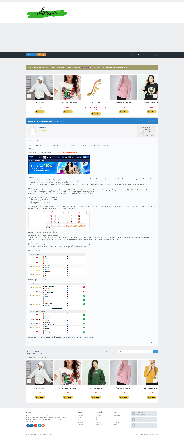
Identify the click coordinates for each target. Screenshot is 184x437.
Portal (111, 55)
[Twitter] (39, 426)
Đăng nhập (31, 55)
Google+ (116, 420)
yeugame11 (43, 127)
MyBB (35, 434)
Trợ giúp (155, 55)
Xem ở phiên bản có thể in (35, 353)
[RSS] (43, 426)
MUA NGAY (39, 112)
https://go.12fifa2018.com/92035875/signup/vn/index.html (76, 337)
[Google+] (35, 426)
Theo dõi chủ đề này (34, 351)
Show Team (99, 424)
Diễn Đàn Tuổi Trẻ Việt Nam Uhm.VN (38, 68)
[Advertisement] (92, 37)
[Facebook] (28, 426)
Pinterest (116, 424)
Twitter (115, 418)
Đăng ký (41, 55)
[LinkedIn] (32, 426)
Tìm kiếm (125, 55)
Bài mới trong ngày (37, 60)
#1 (155, 140)
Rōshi (148, 434)
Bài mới (29, 60)
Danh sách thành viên (137, 55)
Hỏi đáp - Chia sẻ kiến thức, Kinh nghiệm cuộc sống (65, 68)
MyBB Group (48, 434)
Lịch (148, 55)
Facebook (116, 416)
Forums (118, 55)
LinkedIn (116, 422)
